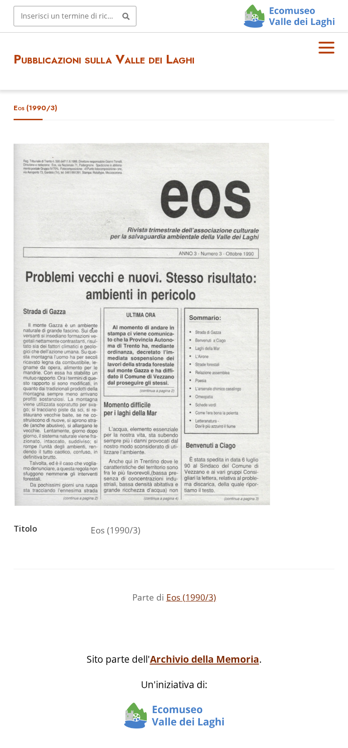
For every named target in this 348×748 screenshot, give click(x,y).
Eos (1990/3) (191, 597)
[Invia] (126, 16)
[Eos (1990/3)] (142, 502)
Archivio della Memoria (204, 659)
